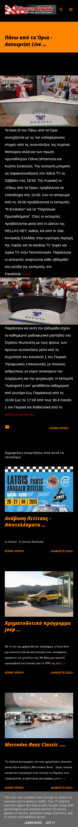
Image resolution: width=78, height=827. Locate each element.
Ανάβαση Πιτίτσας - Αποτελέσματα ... (28, 521)
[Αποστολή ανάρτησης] (7, 428)
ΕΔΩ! (27, 274)
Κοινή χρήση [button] (59, 428)
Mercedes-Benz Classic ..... (35, 744)
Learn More (33, 822)
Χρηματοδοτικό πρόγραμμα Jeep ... (38, 626)
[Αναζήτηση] (61, 7)
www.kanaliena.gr (19, 414)
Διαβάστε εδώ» (62, 551)
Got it (50, 822)
